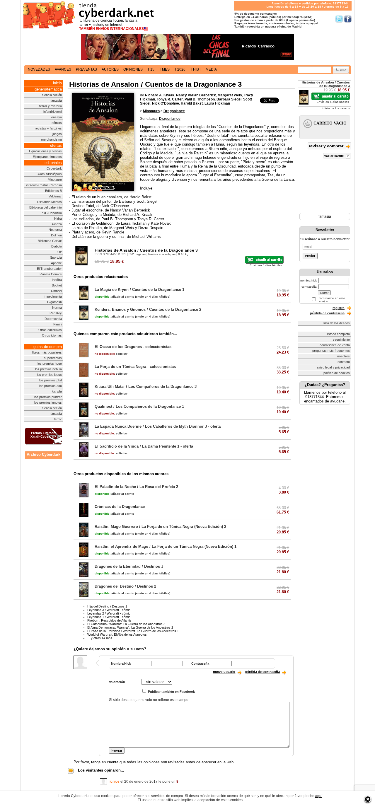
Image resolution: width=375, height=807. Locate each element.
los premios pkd (50, 380)
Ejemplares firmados (47, 156)
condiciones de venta (335, 345)
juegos (57, 134)
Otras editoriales (50, 330)
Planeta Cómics (51, 274)
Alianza (57, 224)
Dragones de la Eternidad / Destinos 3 (129, 566)
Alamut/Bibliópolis (50, 174)
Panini (57, 324)
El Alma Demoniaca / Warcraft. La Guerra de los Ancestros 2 (130, 627)
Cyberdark (54, 168)
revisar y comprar (327, 146)
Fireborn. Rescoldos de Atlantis (109, 620)
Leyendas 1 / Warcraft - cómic (108, 617)
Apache (56, 263)
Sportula (56, 257)
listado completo (338, 334)
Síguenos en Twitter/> (339, 19)
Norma (57, 307)
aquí (318, 796)
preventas (86, 69)
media (211, 69)
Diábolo (56, 246)
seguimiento (341, 339)
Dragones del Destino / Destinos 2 (125, 586)
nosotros (343, 356)
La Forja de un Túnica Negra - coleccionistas (135, 366)
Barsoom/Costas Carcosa (43, 185)
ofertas (56, 145)
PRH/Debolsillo (51, 213)
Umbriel (56, 291)
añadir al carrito (114, 296)
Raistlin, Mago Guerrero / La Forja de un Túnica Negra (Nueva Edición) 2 (160, 526)
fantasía (56, 100)
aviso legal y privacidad (333, 367)
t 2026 (179, 69)
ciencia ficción (52, 95)
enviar (310, 256)
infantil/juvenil (52, 111)
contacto (344, 362)
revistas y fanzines (48, 128)
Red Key (56, 313)
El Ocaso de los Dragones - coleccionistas (133, 346)
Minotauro (55, 179)
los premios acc (50, 386)
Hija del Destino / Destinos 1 (107, 606)
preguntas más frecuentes (331, 350)
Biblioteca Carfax (50, 241)
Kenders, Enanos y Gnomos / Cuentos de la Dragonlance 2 (148, 309)
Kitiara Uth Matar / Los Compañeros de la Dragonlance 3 (146, 386)
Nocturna (55, 229)
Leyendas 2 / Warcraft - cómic (108, 613)
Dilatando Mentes (49, 202)
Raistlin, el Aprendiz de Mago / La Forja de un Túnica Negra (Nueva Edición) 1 (165, 546)
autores (110, 69)
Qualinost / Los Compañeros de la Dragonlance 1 (139, 406)
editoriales (53, 163)
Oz (59, 252)
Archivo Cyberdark (43, 454)
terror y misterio (50, 106)
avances (63, 69)
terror (58, 419)
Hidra (58, 218)
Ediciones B (53, 190)
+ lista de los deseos (336, 108)
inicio (57, 83)
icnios (115, 781)
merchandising (51, 139)
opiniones (133, 69)
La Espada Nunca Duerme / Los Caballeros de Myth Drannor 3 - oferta (158, 426)
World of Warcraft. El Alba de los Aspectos (117, 634)
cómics (57, 122)
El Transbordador (49, 268)
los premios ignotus (48, 402)
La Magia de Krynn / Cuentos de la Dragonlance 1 (139, 289)
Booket (57, 285)
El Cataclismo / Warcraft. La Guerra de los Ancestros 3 (126, 624)
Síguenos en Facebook (348, 19)
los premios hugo (50, 363)
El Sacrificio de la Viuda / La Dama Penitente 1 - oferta (144, 446)
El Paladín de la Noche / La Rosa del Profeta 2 (136, 486)
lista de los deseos (336, 323)
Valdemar (55, 196)
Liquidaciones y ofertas (45, 151)
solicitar (111, 353)
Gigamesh (54, 302)
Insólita (57, 279)
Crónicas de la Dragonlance (120, 506)
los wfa (57, 391)
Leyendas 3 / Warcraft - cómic (108, 610)
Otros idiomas (52, 335)
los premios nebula (48, 369)
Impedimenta (53, 296)
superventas (53, 358)
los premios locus (49, 374)
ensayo (56, 117)
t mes (164, 69)
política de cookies (336, 373)
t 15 (150, 69)
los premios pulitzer (48, 397)
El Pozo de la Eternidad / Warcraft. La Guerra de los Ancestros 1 (133, 631)
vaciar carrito (334, 155)
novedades (39, 69)
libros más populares (47, 352)
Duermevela (53, 318)
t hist (195, 69)
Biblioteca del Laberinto (45, 207)
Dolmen (56, 235)
